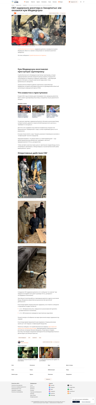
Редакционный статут (16, 388)
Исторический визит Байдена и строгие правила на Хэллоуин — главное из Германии (23, 115)
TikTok (70, 385)
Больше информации (86, 401)
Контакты (32, 388)
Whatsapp (53, 395)
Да (76, 401)
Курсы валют (33, 395)
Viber (52, 389)
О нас (31, 385)
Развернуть (48, 379)
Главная (13, 5)
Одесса (31, 374)
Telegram (53, 387)
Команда (32, 393)
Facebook (53, 393)
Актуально (32, 365)
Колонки (55, 1)
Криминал (25, 5)
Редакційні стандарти (16, 390)
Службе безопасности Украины (37, 55)
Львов (31, 369)
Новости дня (14, 374)
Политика (50, 374)
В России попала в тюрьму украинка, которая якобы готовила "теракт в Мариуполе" (38, 115)
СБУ (29, 337)
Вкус (49, 365)
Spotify (70, 389)
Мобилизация (51, 369)
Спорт (49, 1)
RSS (70, 393)
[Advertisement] (38, 62)
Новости (33, 1)
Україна (27, 1)
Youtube (52, 385)
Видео (61, 1)
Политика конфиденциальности (19, 387)
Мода (67, 369)
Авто (13, 365)
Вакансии (32, 387)
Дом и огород (69, 365)
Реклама (32, 390)
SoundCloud (71, 391)
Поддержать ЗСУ (74, 1)
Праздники (69, 374)
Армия (38, 1)
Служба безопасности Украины (26, 49)
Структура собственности (36, 392)
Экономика (43, 1)
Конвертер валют (34, 397)
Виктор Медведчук (22, 337)
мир (40, 337)
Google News (72, 387)
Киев (13, 369)
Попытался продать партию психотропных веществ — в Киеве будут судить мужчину (52, 115)
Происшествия (18, 5)
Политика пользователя (17, 385)
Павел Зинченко (24, 342)
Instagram (53, 391)
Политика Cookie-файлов (17, 392)
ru (80, 1)
